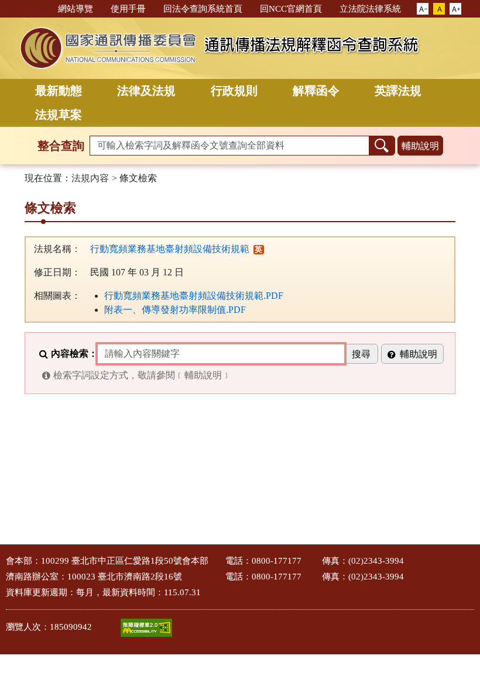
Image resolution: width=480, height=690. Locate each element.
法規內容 (90, 178)
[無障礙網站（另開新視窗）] (146, 628)
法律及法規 (146, 90)
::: (43, 8)
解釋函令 (316, 90)
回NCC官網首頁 (291, 8)
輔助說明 (420, 146)
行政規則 (234, 90)
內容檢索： (74, 353)
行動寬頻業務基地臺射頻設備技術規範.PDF (193, 296)
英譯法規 (398, 90)
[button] (422, 9)
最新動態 (58, 90)
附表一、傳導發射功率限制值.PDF (175, 310)
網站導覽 (75, 8)
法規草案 (58, 114)
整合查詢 (60, 145)
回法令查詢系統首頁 (202, 8)
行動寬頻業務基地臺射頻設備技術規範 (169, 249)
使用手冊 (128, 8)
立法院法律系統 (370, 8)
